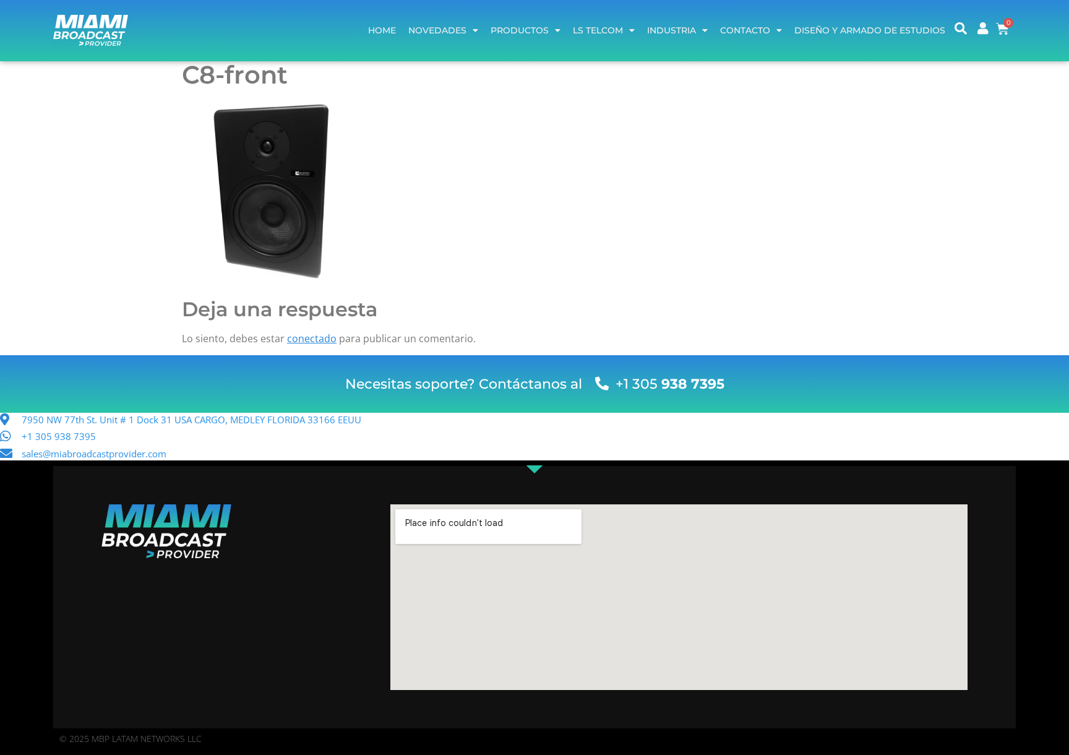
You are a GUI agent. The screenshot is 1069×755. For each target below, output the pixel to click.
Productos (520, 30)
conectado (312, 338)
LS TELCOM (598, 30)
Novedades (437, 30)
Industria (671, 30)
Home (382, 30)
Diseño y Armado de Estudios (869, 30)
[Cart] (1002, 28)
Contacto (745, 30)
